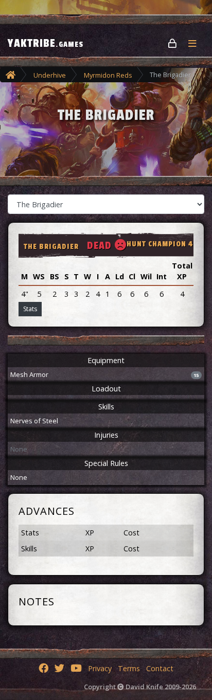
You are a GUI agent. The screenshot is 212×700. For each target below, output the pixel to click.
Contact (159, 668)
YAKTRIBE (45, 43)
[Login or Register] (173, 43)
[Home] (10, 74)
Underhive (49, 75)
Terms (129, 668)
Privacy (100, 668)
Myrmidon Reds (108, 75)
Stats (30, 308)
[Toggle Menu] (196, 43)
